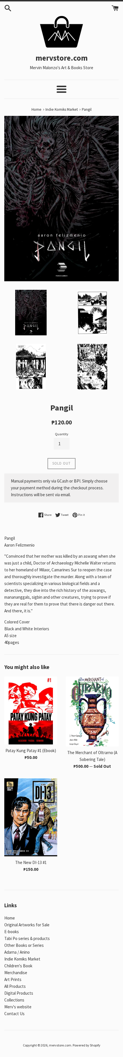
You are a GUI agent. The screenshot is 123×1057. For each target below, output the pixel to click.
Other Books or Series (24, 945)
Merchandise (15, 972)
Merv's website (17, 1006)
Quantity (61, 434)
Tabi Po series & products (27, 938)
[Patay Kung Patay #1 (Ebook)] (30, 710)
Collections (14, 1000)
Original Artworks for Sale (26, 924)
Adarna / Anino (17, 952)
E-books (11, 931)
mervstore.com (60, 1045)
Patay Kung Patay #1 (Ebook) (30, 750)
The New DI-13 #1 (31, 862)
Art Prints (12, 979)
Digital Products (18, 993)
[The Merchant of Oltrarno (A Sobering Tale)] (92, 711)
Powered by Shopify (86, 1045)
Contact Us (14, 1013)
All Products (15, 986)
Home (9, 918)
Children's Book (18, 965)
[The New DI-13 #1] (30, 817)
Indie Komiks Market (22, 959)
